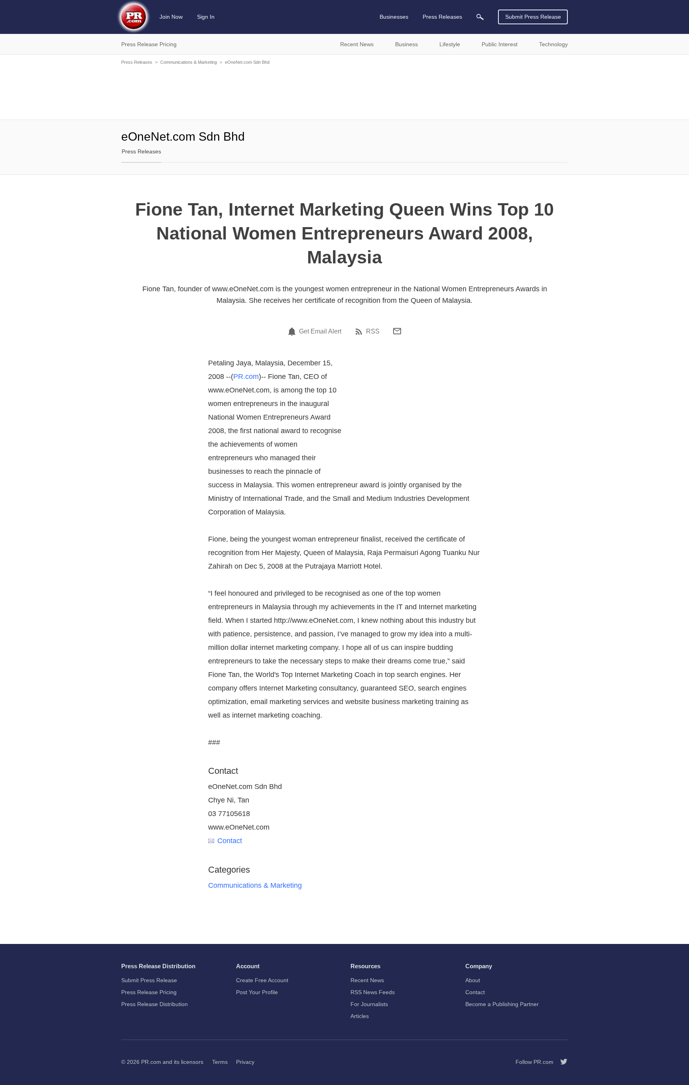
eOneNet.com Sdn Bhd (247, 62)
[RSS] (360, 331)
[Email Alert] (293, 331)
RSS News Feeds (372, 992)
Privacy (245, 1062)
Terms (220, 1062)
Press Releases (136, 62)
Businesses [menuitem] (394, 17)
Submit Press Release (533, 17)
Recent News (367, 980)
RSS (373, 331)
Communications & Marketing (188, 62)
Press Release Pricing (149, 992)
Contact (229, 841)
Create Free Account (262, 980)
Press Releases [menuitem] (442, 17)
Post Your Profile (257, 992)
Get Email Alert (320, 331)
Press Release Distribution (154, 1004)
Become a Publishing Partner (502, 1004)
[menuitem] (480, 17)
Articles (359, 1016)
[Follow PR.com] (560, 1062)
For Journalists (369, 1004)
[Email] (397, 331)
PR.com (246, 377)
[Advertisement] (344, 92)
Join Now (171, 17)
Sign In (206, 17)
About (472, 980)
